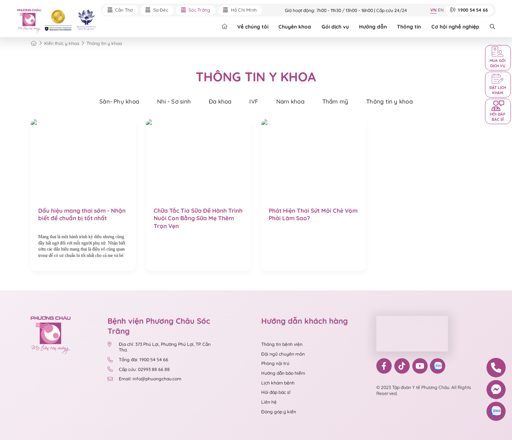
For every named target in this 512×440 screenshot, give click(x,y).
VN (433, 10)
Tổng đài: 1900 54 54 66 (144, 359)
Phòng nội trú (275, 363)
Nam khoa (290, 101)
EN (441, 10)
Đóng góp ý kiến (278, 411)
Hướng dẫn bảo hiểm (283, 373)
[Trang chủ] (33, 43)
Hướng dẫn (373, 26)
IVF (253, 101)
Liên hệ (269, 402)
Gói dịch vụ (335, 26)
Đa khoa (220, 101)
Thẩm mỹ (335, 101)
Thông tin (409, 26)
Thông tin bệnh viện (281, 344)
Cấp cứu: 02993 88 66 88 (144, 369)
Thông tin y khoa (389, 101)
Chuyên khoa (294, 26)
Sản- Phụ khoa (119, 101)
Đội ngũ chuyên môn (283, 354)
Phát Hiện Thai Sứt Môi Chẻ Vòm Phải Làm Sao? (313, 214)
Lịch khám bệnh (278, 383)
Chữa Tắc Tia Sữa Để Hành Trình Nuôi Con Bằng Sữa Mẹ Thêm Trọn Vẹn (198, 218)
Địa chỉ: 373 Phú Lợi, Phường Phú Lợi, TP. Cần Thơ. (165, 347)
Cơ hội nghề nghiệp (455, 26)
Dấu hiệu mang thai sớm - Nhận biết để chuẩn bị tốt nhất (82, 214)
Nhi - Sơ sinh (174, 101)
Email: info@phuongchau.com (150, 378)
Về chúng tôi (252, 26)
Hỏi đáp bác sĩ (275, 392)
